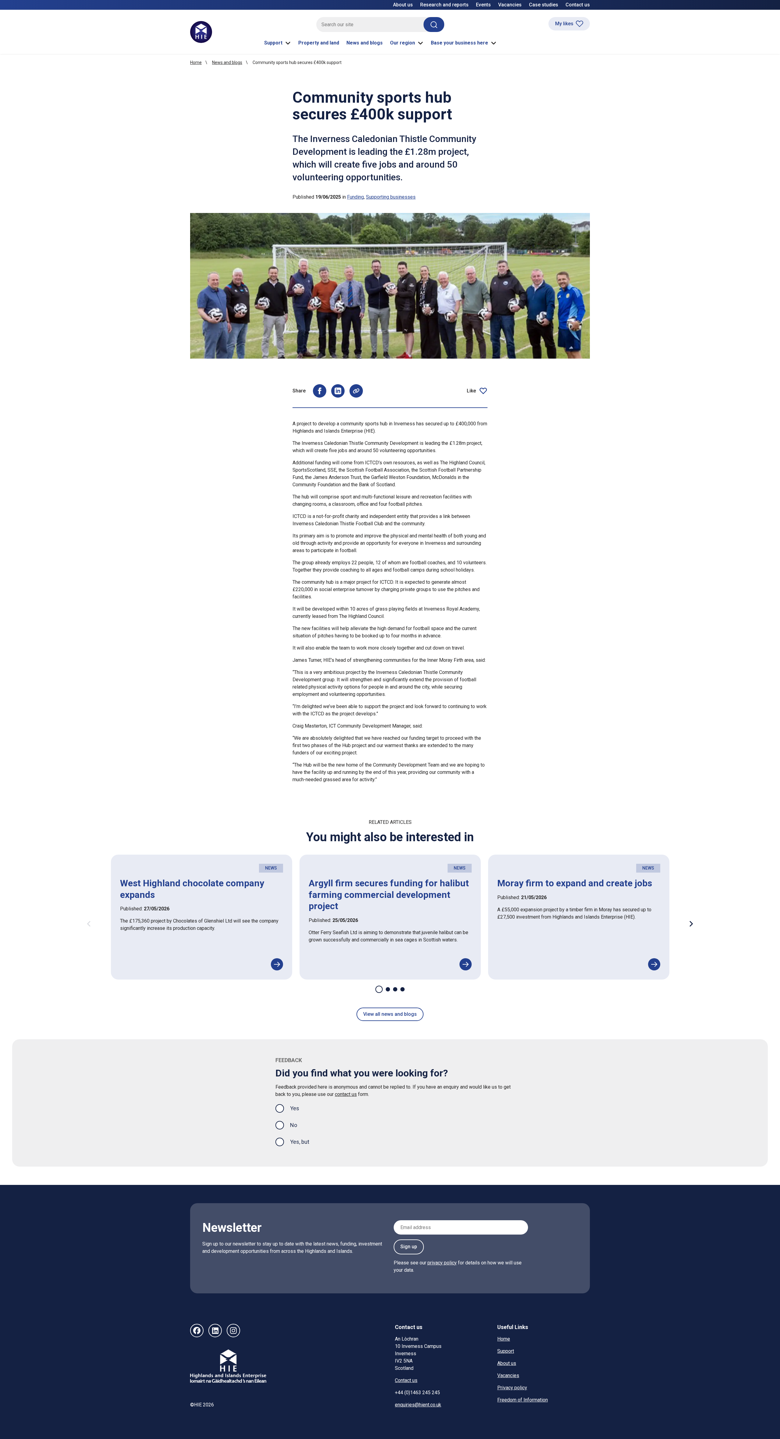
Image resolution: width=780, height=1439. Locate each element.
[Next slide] (691, 924)
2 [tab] (388, 989)
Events (483, 5)
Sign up (408, 1246)
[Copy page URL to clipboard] (356, 391)
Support (273, 43)
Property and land (318, 43)
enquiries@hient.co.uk (418, 1405)
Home (196, 62)
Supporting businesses (391, 197)
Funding (355, 197)
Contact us (578, 5)
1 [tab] (379, 989)
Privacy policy (512, 1388)
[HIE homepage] (201, 32)
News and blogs (364, 43)
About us (403, 5)
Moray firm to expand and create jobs (574, 883)
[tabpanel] (201, 917)
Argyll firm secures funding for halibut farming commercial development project (389, 894)
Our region (402, 43)
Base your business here (459, 43)
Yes (299, 1108)
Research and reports (444, 5)
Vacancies (510, 5)
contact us (346, 1094)
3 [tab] (395, 989)
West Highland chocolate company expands (192, 889)
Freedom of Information (522, 1400)
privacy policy (442, 1263)
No (293, 1125)
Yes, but (299, 1142)
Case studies (543, 5)
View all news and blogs (390, 1014)
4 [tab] (402, 989)
